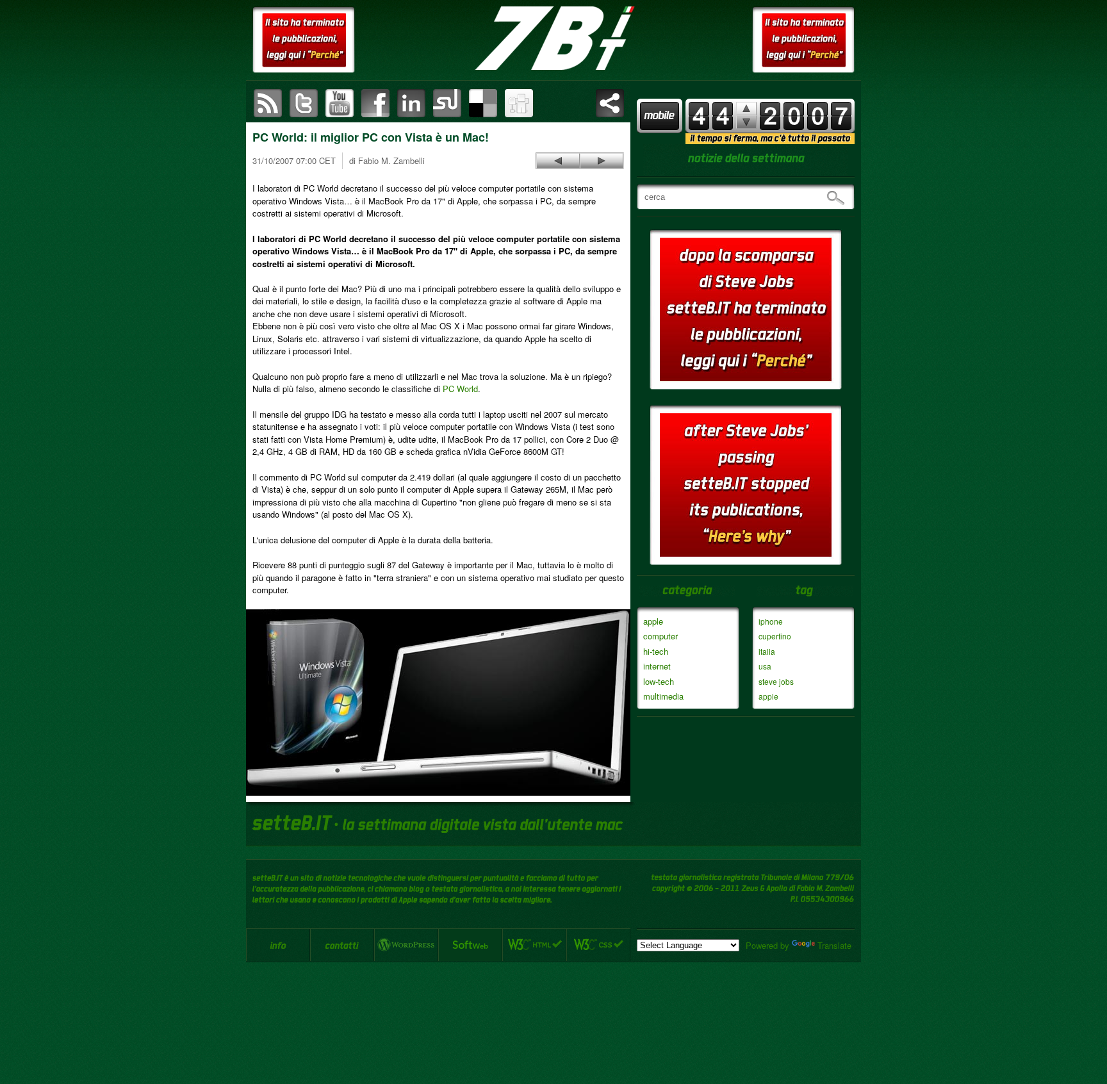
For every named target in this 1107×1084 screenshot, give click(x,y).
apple (653, 621)
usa (764, 666)
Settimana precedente (746, 122)
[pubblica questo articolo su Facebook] (375, 103)
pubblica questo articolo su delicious (483, 103)
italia (766, 651)
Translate (834, 945)
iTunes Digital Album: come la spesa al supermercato (601, 161)
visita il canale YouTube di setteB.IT (339, 103)
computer (660, 636)
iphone (770, 621)
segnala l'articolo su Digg (519, 103)
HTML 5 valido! (534, 945)
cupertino (774, 635)
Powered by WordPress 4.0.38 (406, 945)
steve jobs (776, 681)
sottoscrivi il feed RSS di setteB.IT (268, 103)
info (278, 945)
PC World (460, 388)
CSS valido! (598, 945)
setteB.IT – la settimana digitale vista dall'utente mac (553, 38)
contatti (342, 945)
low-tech (658, 681)
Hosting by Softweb (470, 945)
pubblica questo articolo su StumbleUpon (447, 103)
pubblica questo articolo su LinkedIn (411, 103)
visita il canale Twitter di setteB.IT (304, 103)
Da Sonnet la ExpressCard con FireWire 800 (558, 161)
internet (657, 666)
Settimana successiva (746, 108)
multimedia (663, 696)
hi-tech (655, 651)
